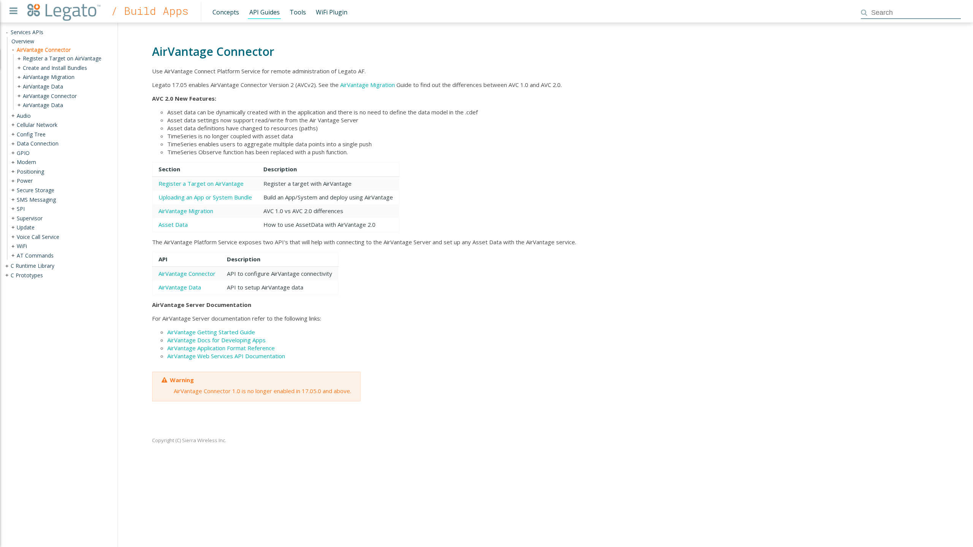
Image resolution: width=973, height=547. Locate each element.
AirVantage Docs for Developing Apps (216, 340)
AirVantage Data (179, 287)
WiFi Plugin (331, 12)
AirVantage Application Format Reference (221, 348)
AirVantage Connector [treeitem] (44, 49)
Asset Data (173, 224)
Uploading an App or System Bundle (205, 197)
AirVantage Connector (187, 273)
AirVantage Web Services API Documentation (226, 356)
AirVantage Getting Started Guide (211, 332)
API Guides (264, 12)
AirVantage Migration (367, 85)
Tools (298, 12)
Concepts (225, 12)
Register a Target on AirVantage (201, 183)
